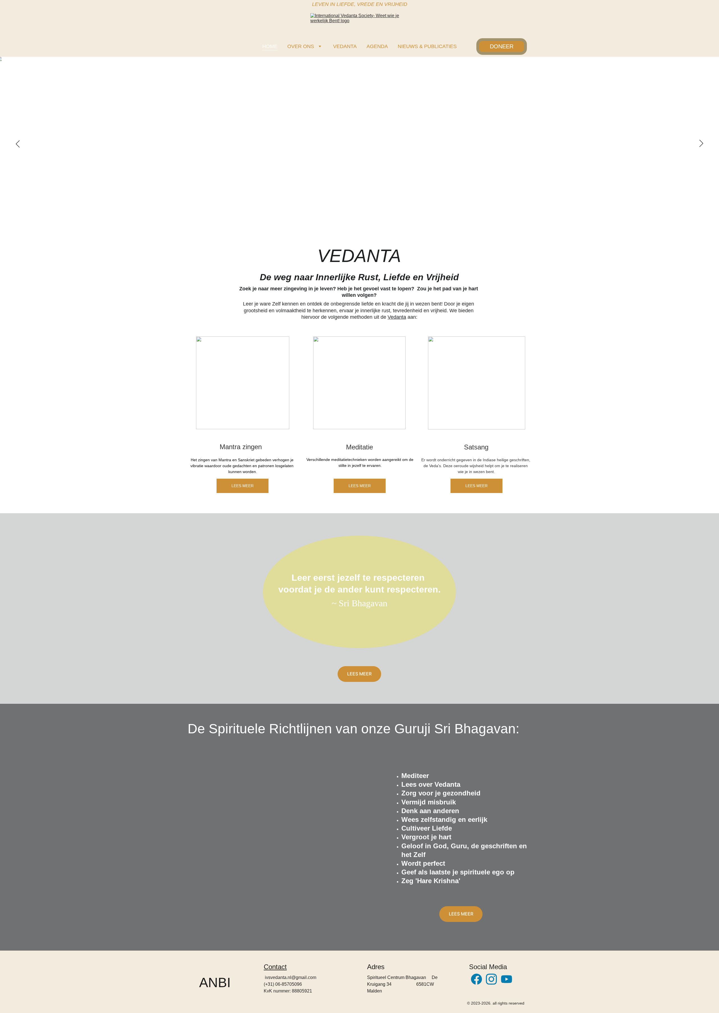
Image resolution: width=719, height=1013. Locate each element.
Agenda (377, 46)
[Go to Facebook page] (476, 979)
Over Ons (300, 46)
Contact (275, 967)
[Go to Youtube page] (506, 979)
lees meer (359, 674)
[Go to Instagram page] (491, 979)
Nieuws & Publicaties (427, 46)
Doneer (501, 46)
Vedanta (345, 46)
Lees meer (242, 485)
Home (269, 46)
